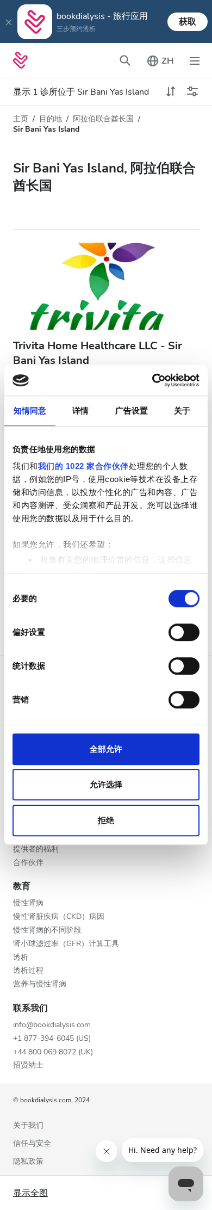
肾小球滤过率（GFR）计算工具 (66, 944)
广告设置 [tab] (131, 410)
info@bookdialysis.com (52, 1025)
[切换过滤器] (192, 92)
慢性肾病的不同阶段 (47, 930)
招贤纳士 (28, 1065)
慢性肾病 (28, 903)
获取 (187, 22)
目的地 (50, 119)
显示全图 (30, 1193)
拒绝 (106, 820)
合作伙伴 (28, 863)
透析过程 (28, 971)
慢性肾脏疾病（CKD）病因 (58, 917)
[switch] (184, 632)
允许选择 (106, 784)
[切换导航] (194, 60)
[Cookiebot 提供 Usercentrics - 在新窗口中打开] (152, 380)
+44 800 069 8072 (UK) (53, 1052)
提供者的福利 (36, 849)
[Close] (8, 21)
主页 (20, 119)
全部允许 (106, 749)
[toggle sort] (170, 92)
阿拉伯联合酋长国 (103, 119)
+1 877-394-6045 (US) (52, 1039)
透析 (20, 957)
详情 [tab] (80, 410)
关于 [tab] (182, 410)
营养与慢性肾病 (39, 984)
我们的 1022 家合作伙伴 (83, 466)
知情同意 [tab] (30, 410)
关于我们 (28, 1126)
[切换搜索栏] (125, 60)
